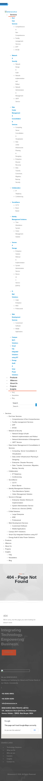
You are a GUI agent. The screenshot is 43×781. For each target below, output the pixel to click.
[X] (1, 688)
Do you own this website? (13, 730)
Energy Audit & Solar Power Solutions (22, 537)
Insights (13, 389)
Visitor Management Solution (19, 234)
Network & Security (15, 431)
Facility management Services (19, 41)
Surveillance (16, 202)
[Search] (35, 406)
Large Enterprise (18, 514)
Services (13, 15)
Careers (9, 756)
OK (35, 730)
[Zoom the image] (15, 671)
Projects (8, 549)
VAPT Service (17, 442)
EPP (16, 47)
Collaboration (16, 188)
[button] (15, 403)
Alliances (8, 543)
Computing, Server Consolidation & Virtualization (19, 133)
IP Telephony (16, 474)
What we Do (10, 750)
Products (8, 540)
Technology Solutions (14, 747)
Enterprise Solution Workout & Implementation (19, 256)
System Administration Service (19, 268)
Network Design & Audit (20, 433)
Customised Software (19, 526)
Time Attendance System (18, 225)
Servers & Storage (15, 497)
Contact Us (8, 652)
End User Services (14, 21)
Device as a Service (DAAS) (22, 508)
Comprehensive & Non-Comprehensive (26, 419)
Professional (19, 308)
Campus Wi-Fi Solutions (15, 340)
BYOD (17, 50)
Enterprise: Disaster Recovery (18, 162)
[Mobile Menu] (36, 404)
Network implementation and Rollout (24, 436)
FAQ (13, 392)
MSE (17, 306)
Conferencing (19, 196)
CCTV (17, 205)
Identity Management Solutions (19, 488)
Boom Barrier (17, 485)
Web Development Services (16, 317)
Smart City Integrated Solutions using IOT (15, 351)
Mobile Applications (19, 529)
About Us (8, 546)
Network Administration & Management (25, 439)
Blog (13, 398)
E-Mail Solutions (14, 511)
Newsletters (15, 395)
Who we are (10, 753)
